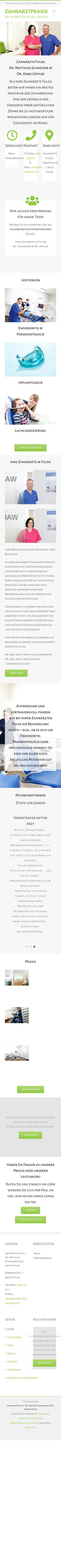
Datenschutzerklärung (16, 1377)
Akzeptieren (30, 1135)
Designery (30, 1427)
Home (10, 1329)
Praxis (11, 1353)
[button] (27, 947)
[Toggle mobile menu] (54, 11)
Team (10, 1345)
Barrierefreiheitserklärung (24, 1423)
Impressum (14, 1369)
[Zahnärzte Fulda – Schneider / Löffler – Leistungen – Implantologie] (30, 343)
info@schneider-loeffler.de (43, 3)
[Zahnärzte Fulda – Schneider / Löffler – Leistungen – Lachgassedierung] (30, 392)
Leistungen (14, 1337)
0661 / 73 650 (18, 3)
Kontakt (12, 1361)
